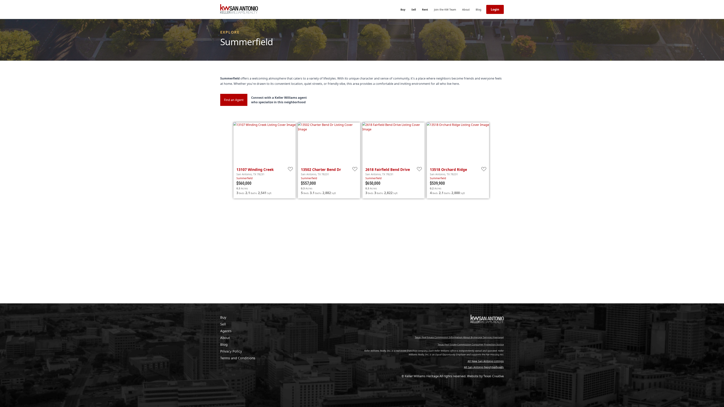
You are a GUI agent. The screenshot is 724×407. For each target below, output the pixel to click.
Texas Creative (493, 376)
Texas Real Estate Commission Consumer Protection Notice (471, 344)
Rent (425, 9)
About (466, 9)
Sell (413, 9)
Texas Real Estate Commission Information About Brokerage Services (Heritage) (459, 337)
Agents (226, 331)
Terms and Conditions (237, 358)
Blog (478, 9)
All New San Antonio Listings (486, 361)
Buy (402, 9)
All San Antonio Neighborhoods (484, 367)
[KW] (487, 331)
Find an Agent (234, 100)
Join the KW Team (445, 9)
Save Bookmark (290, 169)
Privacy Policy (231, 351)
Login (495, 9)
